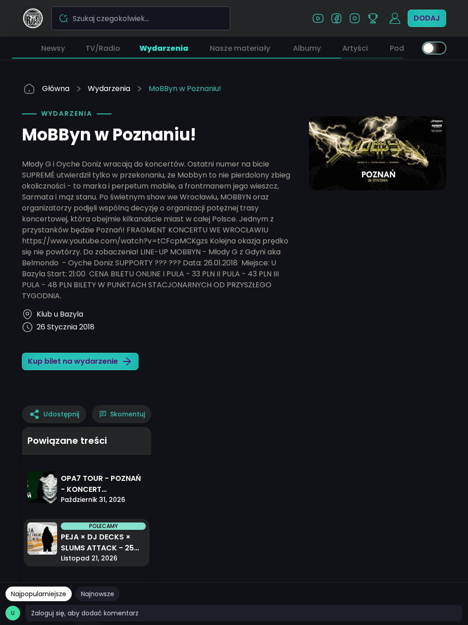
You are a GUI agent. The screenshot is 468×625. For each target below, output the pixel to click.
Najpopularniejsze (38, 593)
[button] (53, 48)
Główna (55, 88)
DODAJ (427, 18)
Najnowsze (97, 593)
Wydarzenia (109, 88)
